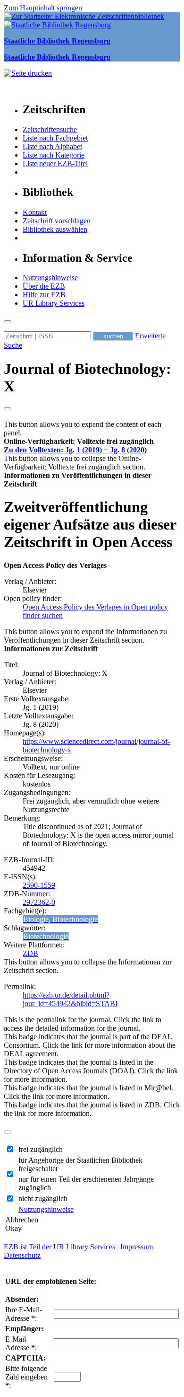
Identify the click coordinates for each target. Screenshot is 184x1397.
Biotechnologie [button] (45, 936)
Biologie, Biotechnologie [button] (60, 919)
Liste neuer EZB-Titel (55, 163)
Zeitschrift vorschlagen (57, 221)
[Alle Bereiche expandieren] (7, 408)
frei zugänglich (40, 1149)
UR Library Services (53, 303)
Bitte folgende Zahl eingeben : (26, 1376)
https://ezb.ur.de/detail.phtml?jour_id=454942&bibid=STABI (70, 999)
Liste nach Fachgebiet (55, 138)
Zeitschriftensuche (50, 129)
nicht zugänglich (42, 1198)
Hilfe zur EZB (44, 295)
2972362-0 (39, 902)
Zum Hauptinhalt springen (43, 8)
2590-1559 (39, 885)
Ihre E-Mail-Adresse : (23, 1314)
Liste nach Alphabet (52, 146)
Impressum (136, 1247)
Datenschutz (22, 1255)
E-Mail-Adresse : (21, 1343)
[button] (79, 441)
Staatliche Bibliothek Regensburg (57, 41)
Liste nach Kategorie (53, 155)
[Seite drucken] (28, 73)
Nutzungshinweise (50, 278)
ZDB (30, 953)
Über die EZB (44, 286)
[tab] (92, 441)
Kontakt (35, 212)
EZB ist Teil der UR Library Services (59, 1247)
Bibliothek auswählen (55, 229)
